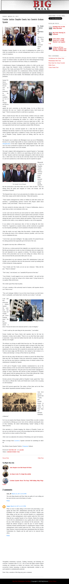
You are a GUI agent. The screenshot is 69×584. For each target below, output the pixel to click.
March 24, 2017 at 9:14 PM (19, 493)
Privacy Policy (52, 581)
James (8, 506)
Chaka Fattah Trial (53, 67)
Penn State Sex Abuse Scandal (57, 63)
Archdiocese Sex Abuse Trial (56, 58)
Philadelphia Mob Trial (55, 60)
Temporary (25, 446)
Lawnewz (17, 440)
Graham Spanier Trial (13, 452)
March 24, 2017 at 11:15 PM (18, 506)
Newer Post (6, 458)
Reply (8, 500)
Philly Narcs (52, 65)
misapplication (7, 143)
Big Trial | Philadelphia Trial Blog (21, 581)
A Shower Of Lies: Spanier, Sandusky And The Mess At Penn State (59, 49)
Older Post (41, 458)
